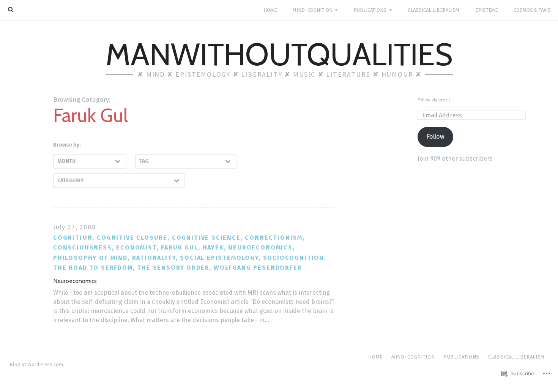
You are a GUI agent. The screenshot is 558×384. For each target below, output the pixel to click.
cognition (72, 237)
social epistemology (219, 257)
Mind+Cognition (313, 10)
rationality (154, 257)
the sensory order (173, 267)
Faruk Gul (179, 247)
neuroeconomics (260, 247)
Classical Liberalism (433, 10)
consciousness (82, 247)
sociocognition (294, 257)
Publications (369, 10)
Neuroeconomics (75, 280)
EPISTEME (486, 10)
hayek (213, 247)
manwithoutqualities (279, 54)
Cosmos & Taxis (532, 10)
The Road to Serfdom (93, 267)
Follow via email (434, 100)
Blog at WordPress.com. (36, 364)
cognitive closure (132, 237)
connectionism (274, 237)
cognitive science (206, 237)
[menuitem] (270, 10)
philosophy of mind (90, 257)
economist (136, 247)
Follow (436, 136)
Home (270, 10)
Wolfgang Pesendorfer (258, 267)
